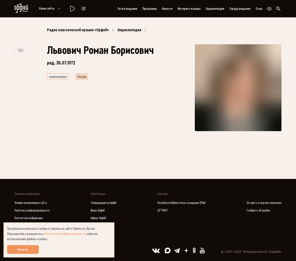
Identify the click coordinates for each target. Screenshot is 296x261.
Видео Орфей (98, 210)
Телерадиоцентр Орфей (103, 203)
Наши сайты (46, 8)
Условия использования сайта (31, 203)
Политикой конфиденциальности (65, 234)
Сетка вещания (127, 8)
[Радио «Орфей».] (72, 8)
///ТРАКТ (162, 210)
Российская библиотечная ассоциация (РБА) (181, 203)
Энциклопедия (215, 8)
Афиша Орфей (98, 218)
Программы (149, 8)
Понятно (23, 249)
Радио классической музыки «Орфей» (78, 30)
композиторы (58, 77)
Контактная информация (29, 218)
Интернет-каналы (189, 8)
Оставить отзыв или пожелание (264, 203)
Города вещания (239, 8)
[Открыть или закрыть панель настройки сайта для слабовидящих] (269, 8)
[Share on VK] (20, 50)
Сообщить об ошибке (258, 210)
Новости (167, 8)
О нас (259, 8)
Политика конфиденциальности (32, 210)
